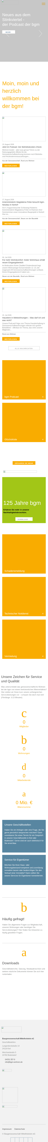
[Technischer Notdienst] (21, 1140)
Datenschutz (19, 1129)
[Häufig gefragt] (30, 1140)
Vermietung (10, 656)
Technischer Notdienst (16, 613)
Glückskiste (10, 439)
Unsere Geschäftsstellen (17, 824)
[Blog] (26, 1140)
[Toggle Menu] (43, 4)
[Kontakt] (17, 1140)
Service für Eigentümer (16, 859)
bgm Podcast (11, 396)
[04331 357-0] (12, 1140)
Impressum (7, 1129)
